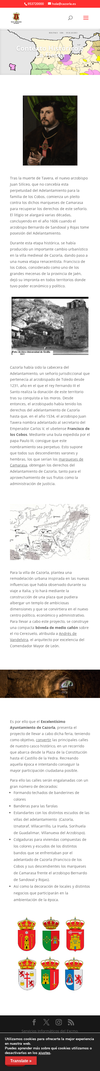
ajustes (44, 1053)
